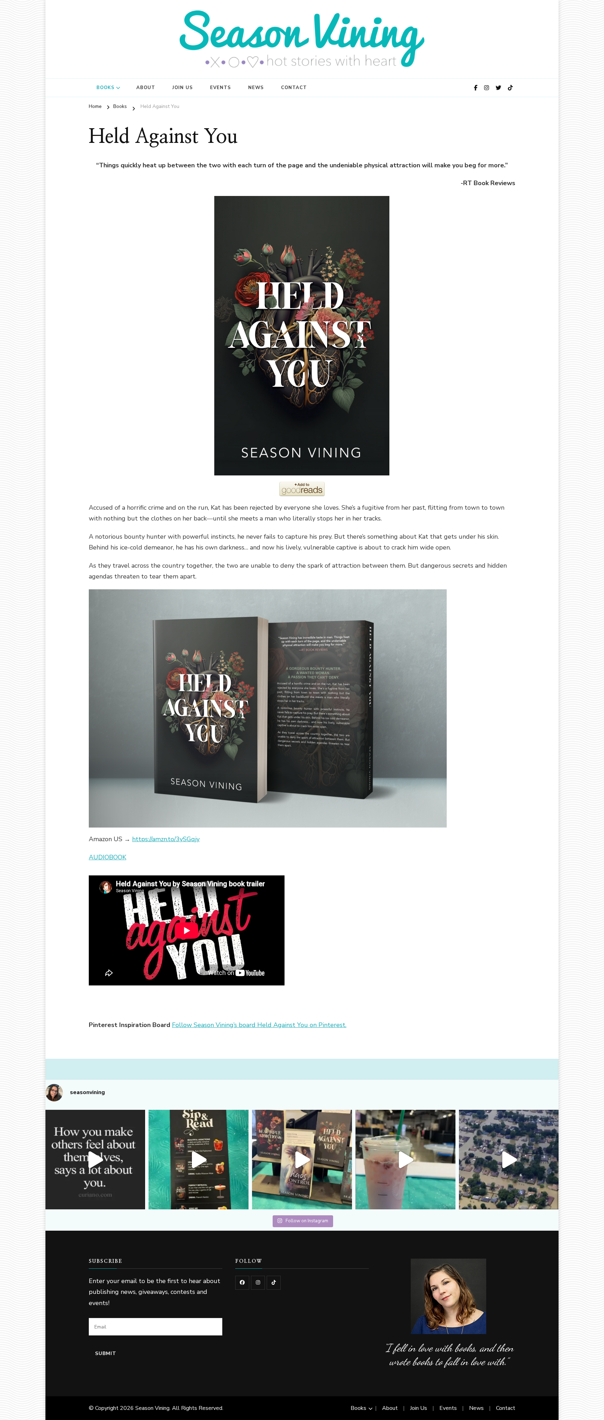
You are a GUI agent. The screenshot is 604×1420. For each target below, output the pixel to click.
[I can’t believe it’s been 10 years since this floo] (509, 1160)
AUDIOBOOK (107, 857)
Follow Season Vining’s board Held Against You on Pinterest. (259, 1025)
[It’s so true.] (95, 1160)
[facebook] (242, 1283)
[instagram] (258, 1283)
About (145, 88)
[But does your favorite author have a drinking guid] (199, 1160)
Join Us (182, 88)
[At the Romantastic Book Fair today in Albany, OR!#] (302, 1160)
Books (105, 88)
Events (220, 88)
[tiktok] (274, 1283)
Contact (294, 88)
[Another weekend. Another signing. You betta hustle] (405, 1160)
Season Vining (152, 1408)
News (256, 88)
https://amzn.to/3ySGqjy (166, 839)
